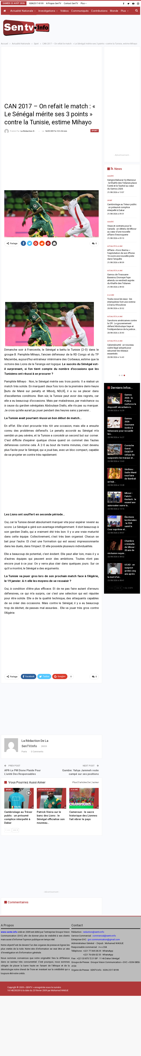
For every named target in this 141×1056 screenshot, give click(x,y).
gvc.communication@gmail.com (104, 939)
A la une (74, 789)
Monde (114, 10)
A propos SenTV (53, 3)
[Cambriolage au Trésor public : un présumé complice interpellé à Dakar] (19, 798)
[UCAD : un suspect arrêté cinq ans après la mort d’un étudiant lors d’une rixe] (114, 568)
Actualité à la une (46, 789)
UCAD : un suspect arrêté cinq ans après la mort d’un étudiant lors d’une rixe (120, 362)
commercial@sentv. (102, 935)
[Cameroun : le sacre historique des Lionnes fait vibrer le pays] (84, 798)
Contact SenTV (71, 3)
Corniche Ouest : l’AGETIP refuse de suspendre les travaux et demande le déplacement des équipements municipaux (119, 237)
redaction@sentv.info (93, 932)
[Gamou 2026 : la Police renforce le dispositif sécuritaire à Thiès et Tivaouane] (114, 398)
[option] (122, 273)
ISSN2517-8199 (36, 3)
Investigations (46, 10)
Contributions (99, 10)
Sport (94, 131)
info (114, 935)
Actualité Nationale (21, 10)
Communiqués (80, 10)
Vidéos (64, 10)
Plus (83, 3)
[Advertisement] (100, 27)
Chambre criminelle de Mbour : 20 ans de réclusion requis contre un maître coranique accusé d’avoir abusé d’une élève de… (121, 338)
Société (110, 279)
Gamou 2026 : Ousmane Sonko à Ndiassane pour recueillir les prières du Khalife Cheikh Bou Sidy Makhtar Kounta (119, 210)
